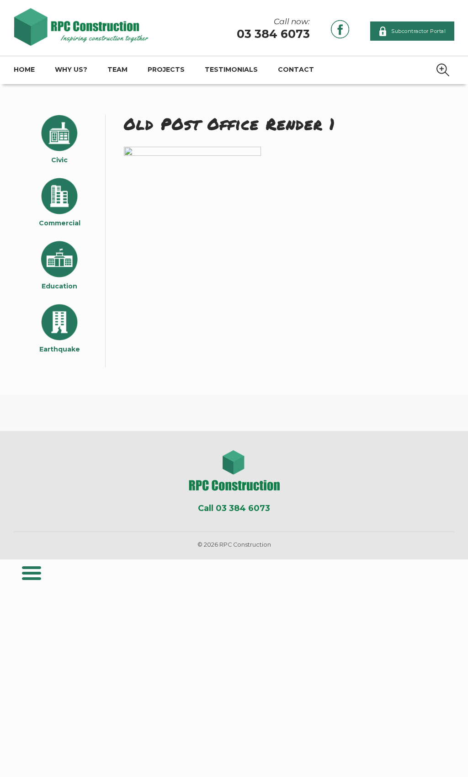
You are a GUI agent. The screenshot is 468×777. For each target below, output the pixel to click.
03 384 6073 (273, 34)
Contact (296, 69)
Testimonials (231, 69)
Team (117, 69)
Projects (166, 69)
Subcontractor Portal (418, 31)
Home (24, 69)
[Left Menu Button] (31, 573)
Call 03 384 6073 (234, 508)
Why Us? (71, 69)
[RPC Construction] (234, 470)
